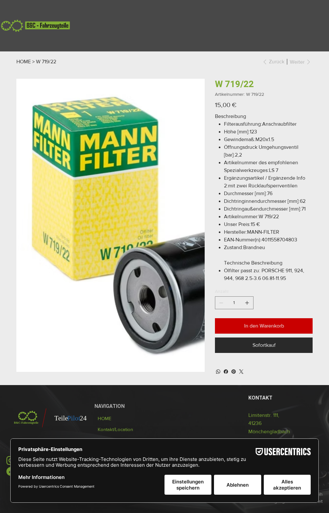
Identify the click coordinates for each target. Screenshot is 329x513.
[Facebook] (226, 371)
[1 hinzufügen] (247, 302)
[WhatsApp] (218, 371)
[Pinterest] (233, 371)
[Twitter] (241, 371)
